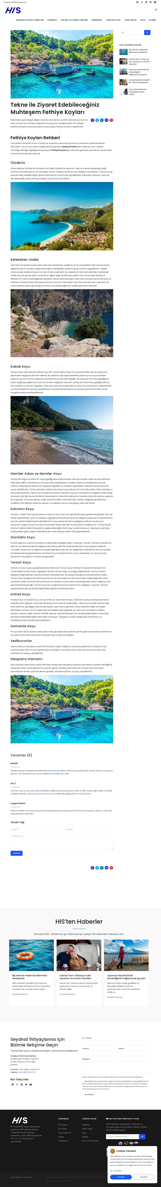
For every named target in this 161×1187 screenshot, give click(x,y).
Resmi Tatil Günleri (90, 1141)
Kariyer (61, 1137)
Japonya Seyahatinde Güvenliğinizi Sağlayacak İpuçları (139, 72)
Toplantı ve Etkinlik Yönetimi (74, 20)
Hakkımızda (96, 20)
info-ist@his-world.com (29, 1069)
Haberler (86, 1124)
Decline (144, 1177)
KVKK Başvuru (27, 1177)
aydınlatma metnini (116, 1077)
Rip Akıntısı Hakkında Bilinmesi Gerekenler (138, 50)
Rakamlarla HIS (64, 1133)
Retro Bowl (78, 810)
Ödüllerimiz (63, 1141)
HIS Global (62, 1129)
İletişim (152, 20)
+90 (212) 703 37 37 (27, 1072)
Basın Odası (87, 1129)
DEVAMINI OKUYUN (19, 994)
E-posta (85, 1048)
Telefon (121, 1048)
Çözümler (52, 20)
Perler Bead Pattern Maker (54, 770)
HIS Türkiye (63, 1124)
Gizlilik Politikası (16, 1177)
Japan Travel (130, 20)
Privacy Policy (146, 1165)
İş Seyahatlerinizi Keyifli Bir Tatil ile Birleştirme (139, 81)
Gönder (16, 853)
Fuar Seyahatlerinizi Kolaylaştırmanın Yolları (137, 92)
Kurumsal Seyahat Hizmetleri (30, 20)
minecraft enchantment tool (40, 794)
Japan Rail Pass (113, 20)
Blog (143, 20)
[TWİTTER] (97, 120)
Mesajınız (86, 1059)
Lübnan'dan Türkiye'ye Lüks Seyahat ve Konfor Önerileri (139, 61)
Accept (121, 1177)
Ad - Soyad (86, 1038)
